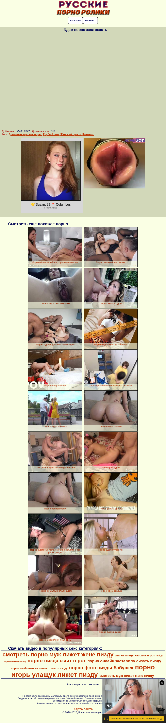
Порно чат (90, 20)
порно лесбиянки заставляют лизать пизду (39, 668)
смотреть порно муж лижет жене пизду (58, 654)
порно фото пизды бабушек (101, 667)
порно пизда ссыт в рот (57, 660)
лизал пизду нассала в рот (135, 655)
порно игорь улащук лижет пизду (83, 670)
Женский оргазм (71, 134)
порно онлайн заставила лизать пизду (124, 661)
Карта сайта (83, 709)
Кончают (88, 134)
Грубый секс (51, 134)
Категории (75, 20)
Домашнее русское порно (25, 134)
